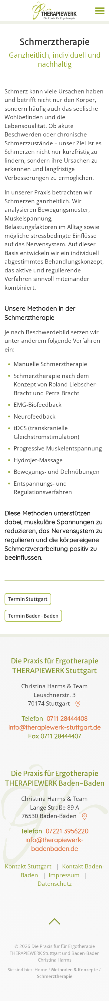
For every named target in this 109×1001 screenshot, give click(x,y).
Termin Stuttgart (28, 599)
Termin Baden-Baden (33, 616)
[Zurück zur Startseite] (54, 10)
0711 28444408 (67, 718)
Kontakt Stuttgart (28, 866)
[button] (99, 10)
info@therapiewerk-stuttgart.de (54, 727)
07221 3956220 (67, 831)
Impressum (64, 875)
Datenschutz (55, 884)
